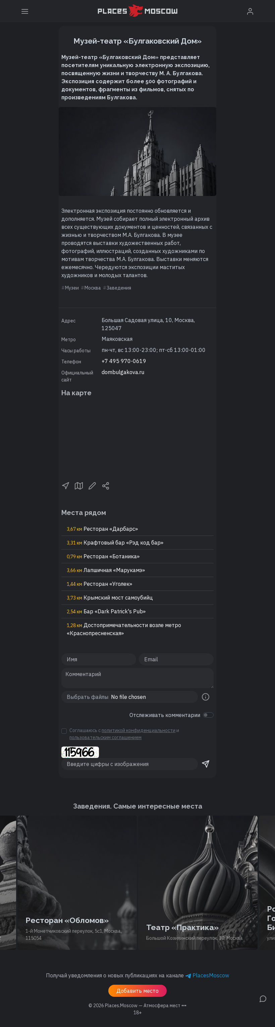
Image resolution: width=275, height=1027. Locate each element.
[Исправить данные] (92, 485)
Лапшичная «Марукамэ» (106, 570)
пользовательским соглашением (105, 737)
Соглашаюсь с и (124, 733)
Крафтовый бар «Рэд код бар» (115, 542)
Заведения (119, 288)
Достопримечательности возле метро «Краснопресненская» (124, 629)
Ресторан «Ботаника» (103, 556)
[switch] (208, 715)
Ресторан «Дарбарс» (102, 528)
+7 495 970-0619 (124, 361)
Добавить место (137, 990)
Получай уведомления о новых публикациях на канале (137, 975)
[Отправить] (206, 764)
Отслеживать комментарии (164, 715)
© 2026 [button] (137, 1006)
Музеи (72, 288)
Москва (93, 288)
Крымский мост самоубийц (110, 597)
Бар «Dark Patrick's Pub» (106, 611)
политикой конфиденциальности (138, 730)
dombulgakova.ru (123, 372)
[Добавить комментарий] (263, 998)
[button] (65, 485)
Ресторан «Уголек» (99, 583)
